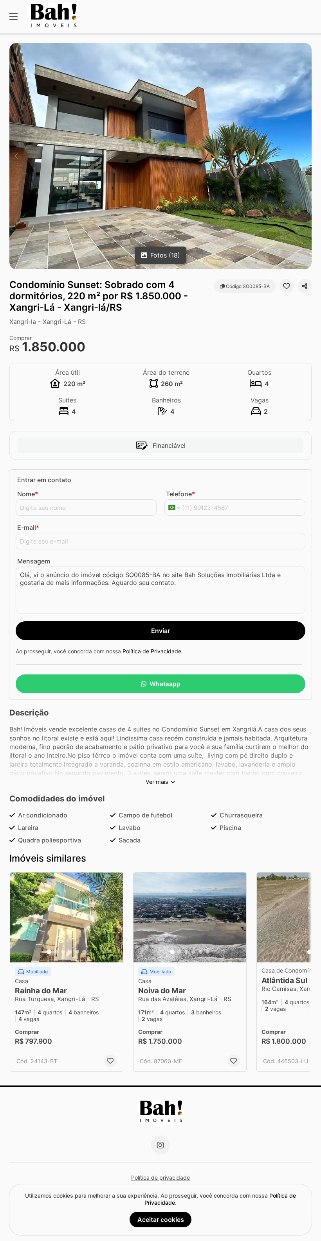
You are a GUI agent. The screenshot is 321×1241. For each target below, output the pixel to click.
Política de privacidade (160, 1177)
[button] (160, 156)
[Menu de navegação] (13, 16)
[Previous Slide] (16, 156)
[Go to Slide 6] (84, 952)
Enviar (160, 631)
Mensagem (33, 561)
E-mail (28, 527)
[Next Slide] (305, 156)
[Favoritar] (287, 286)
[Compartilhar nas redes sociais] (305, 286)
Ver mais (157, 781)
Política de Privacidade (152, 651)
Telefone (180, 494)
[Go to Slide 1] (49, 952)
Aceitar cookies (160, 1219)
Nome (27, 494)
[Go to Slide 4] (70, 952)
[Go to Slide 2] (56, 952)
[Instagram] (160, 1144)
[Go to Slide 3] (63, 952)
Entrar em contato (44, 480)
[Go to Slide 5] (77, 952)
